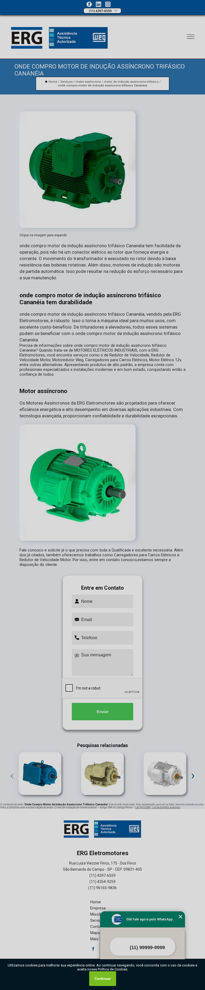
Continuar (102, 979)
